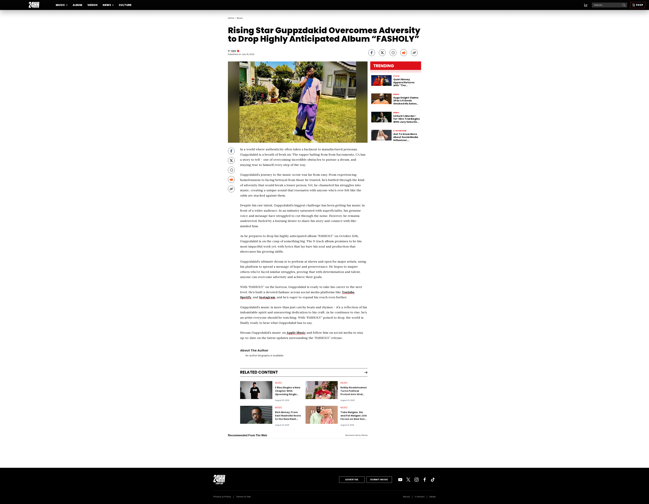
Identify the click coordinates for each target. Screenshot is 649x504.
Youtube (348, 292)
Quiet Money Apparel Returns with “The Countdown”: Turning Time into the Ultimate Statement (405, 82)
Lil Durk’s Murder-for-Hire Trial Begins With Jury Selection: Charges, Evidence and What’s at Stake (406, 119)
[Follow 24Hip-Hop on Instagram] (416, 479)
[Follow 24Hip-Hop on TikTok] (433, 479)
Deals (432, 496)
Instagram (267, 297)
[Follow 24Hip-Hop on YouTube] (400, 479)
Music (60, 5)
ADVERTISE (351, 479)
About (406, 496)
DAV (233, 51)
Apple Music (296, 333)
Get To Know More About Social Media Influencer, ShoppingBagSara (405, 137)
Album (77, 5)
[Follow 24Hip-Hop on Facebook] (425, 479)
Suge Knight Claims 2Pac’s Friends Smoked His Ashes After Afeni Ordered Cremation (406, 100)
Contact (419, 496)
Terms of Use (243, 496)
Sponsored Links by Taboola (356, 435)
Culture (125, 5)
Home (231, 18)
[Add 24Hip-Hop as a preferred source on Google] (393, 52)
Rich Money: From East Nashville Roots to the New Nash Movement (288, 416)
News (107, 5)
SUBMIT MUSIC (379, 479)
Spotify (245, 297)
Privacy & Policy (222, 496)
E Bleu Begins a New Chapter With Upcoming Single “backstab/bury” (287, 391)
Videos (92, 5)
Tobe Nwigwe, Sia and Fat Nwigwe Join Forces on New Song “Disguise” (353, 416)
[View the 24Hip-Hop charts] (585, 5)
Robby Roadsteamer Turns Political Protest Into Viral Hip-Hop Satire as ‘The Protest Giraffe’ (353, 391)
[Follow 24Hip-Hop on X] (408, 479)
